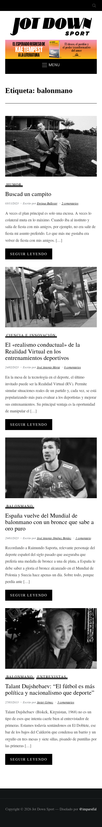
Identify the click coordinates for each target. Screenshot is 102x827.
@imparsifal (88, 809)
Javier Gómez (45, 702)
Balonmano (19, 506)
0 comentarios (72, 367)
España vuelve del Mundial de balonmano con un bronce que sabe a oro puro (49, 522)
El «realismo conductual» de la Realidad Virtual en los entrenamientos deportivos (42, 351)
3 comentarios (65, 702)
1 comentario (83, 538)
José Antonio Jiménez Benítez (54, 538)
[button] (51, 65)
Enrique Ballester (47, 203)
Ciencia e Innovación (31, 335)
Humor (14, 184)
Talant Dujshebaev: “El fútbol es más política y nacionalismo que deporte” (50, 689)
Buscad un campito (28, 194)
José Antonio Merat (48, 367)
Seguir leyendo (28, 253)
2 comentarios (70, 203)
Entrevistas (51, 676)
